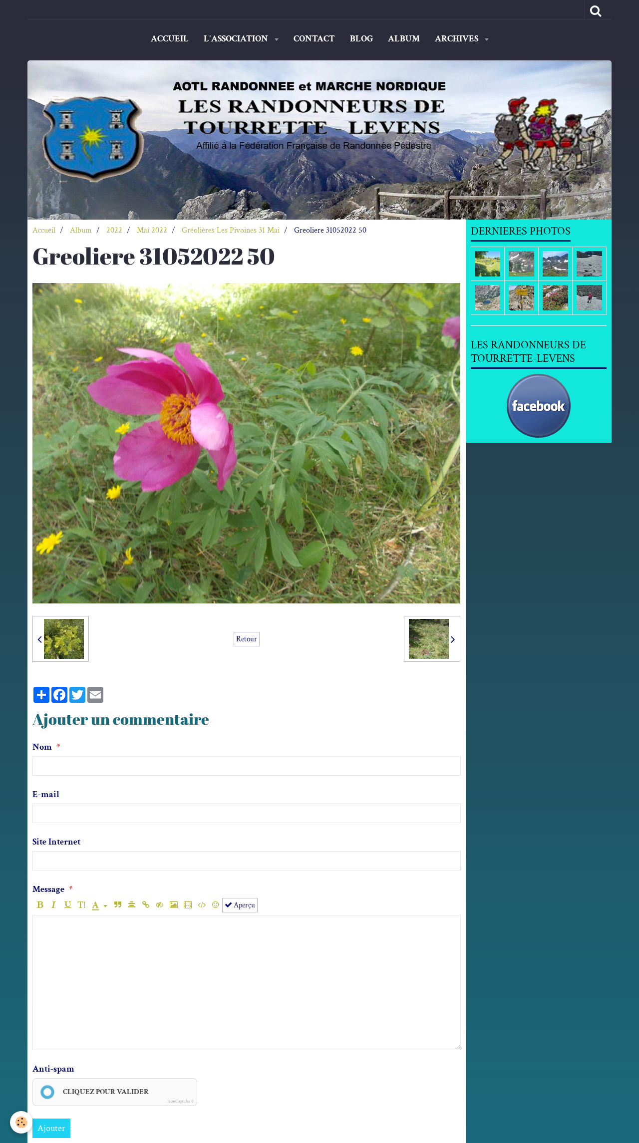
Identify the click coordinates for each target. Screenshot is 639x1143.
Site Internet (56, 842)
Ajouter (51, 1128)
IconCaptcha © (180, 1101)
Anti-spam (53, 1069)
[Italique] (53, 905)
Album (404, 38)
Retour (246, 639)
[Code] (201, 905)
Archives (457, 38)
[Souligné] (67, 905)
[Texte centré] (131, 905)
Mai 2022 (152, 230)
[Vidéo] (187, 905)
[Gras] (39, 905)
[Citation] (117, 905)
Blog (361, 38)
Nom (42, 747)
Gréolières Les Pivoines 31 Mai (231, 230)
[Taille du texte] (81, 905)
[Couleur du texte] (99, 905)
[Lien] (145, 905)
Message (48, 889)
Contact (314, 38)
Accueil (170, 38)
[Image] (173, 905)
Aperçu (243, 905)
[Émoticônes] (215, 905)
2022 (114, 230)
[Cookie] (21, 1122)
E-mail (45, 794)
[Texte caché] (159, 905)
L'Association (237, 38)
